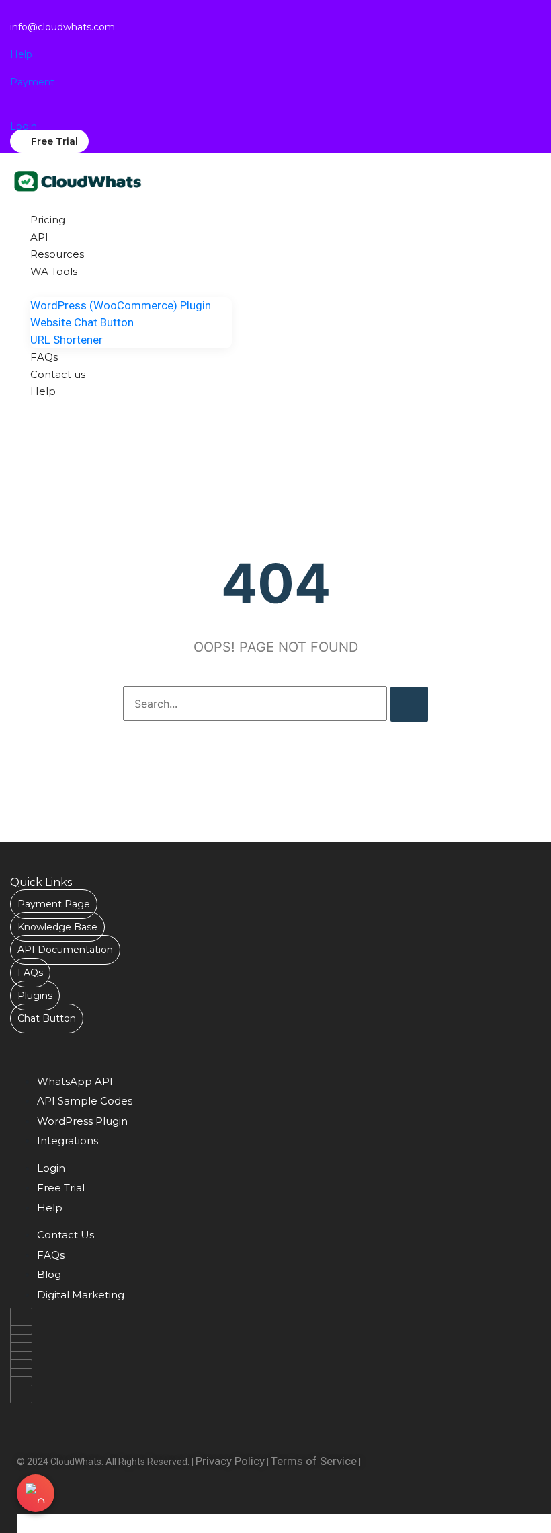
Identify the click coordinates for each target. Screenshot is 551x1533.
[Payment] (14, 69)
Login (23, 126)
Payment (32, 82)
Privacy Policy (230, 1461)
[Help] (14, 41)
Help (21, 54)
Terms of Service (314, 1461)
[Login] (13, 113)
